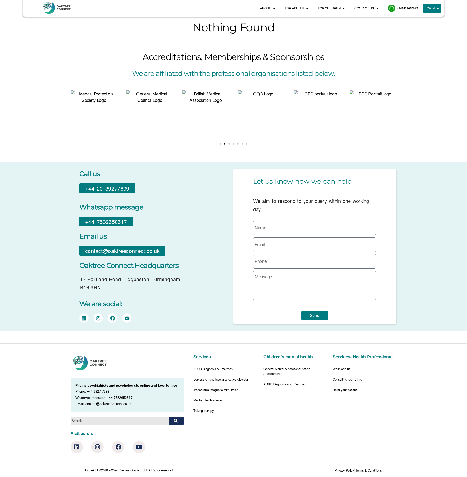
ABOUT (265, 8)
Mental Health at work (208, 400)
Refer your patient (345, 389)
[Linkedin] (77, 447)
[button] (220, 144)
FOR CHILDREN (329, 8)
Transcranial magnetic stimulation (215, 389)
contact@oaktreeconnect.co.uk (108, 403)
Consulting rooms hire (347, 379)
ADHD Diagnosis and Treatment (284, 384)
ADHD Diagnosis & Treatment (213, 368)
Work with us (341, 368)
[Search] (176, 421)
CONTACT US (364, 8)
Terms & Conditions (368, 470)
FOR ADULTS (294, 8)
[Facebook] (118, 447)
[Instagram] (97, 447)
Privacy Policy (344, 470)
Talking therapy (203, 410)
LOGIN (430, 8)
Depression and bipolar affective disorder (220, 379)
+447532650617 (407, 8)
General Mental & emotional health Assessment (286, 371)
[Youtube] (139, 447)
